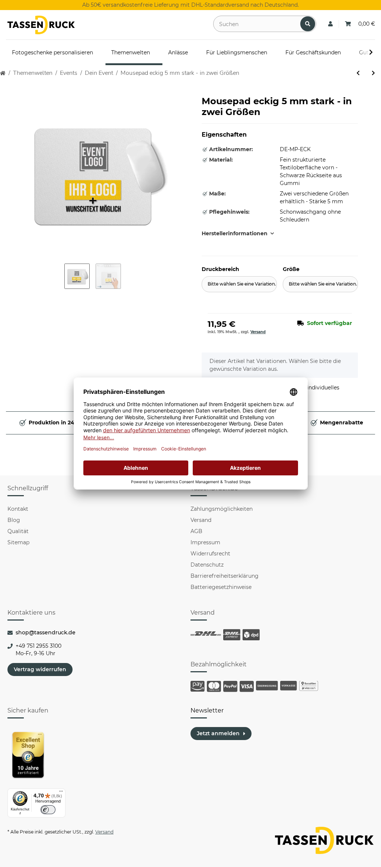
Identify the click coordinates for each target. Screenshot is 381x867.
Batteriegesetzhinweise (221, 587)
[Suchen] (307, 23)
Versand (258, 331)
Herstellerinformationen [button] (235, 233)
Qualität (18, 531)
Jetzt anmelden (218, 733)
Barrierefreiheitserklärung (224, 576)
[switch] (48, 809)
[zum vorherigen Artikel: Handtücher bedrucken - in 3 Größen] (358, 73)
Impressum (205, 542)
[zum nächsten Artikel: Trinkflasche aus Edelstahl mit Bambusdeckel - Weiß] (373, 73)
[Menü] (61, 792)
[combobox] (239, 284)
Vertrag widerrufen (40, 669)
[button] (330, 24)
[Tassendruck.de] (41, 25)
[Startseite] (3, 73)
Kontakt (17, 509)
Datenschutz (207, 564)
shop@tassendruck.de (46, 632)
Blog (13, 520)
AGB (196, 531)
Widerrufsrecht (210, 553)
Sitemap (18, 542)
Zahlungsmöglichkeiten (221, 509)
